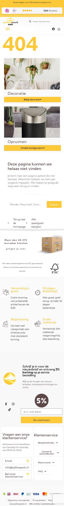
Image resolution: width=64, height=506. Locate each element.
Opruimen (17, 141)
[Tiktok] (9, 409)
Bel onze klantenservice (14, 475)
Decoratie (17, 93)
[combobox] (45, 21)
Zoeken (54, 204)
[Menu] (8, 29)
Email (8, 460)
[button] (17, 461)
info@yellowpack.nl (17, 467)
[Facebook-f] (6, 404)
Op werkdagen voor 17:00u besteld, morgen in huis (32, 2)
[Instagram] (13, 404)
